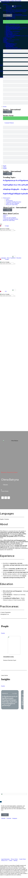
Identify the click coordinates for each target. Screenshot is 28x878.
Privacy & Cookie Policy (12, 204)
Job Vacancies (9, 200)
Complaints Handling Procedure (13, 202)
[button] (2, 497)
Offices (4, 167)
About (8, 258)
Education (18, 258)
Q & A (7, 199)
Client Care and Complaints (12, 203)
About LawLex (6, 198)
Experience (13, 258)
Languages (3, 258)
